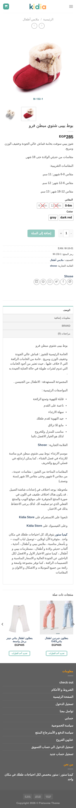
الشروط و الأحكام (62, 689)
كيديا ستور (61, 534)
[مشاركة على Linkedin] (37, 282)
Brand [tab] (66, 325)
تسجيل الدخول (64, 704)
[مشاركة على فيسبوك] (63, 282)
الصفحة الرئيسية (63, 696)
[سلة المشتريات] (6, 7)
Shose (68, 276)
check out (66, 682)
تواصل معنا (66, 711)
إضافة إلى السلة (41, 233)
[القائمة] (71, 6)
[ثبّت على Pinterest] (43, 282)
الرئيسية (48, 19)
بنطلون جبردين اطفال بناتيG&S (56, 640)
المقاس (69, 199)
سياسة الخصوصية (62, 725)
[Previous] (67, 68)
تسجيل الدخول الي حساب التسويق (52, 747)
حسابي (69, 718)
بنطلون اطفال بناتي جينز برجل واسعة (19, 640)
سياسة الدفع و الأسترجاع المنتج (54, 732)
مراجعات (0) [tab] (64, 333)
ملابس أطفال (31, 19)
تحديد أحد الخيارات (56, 653)
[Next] (6, 68)
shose (53, 265)
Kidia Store (26, 517)
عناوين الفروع (64, 739)
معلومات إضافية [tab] (62, 317)
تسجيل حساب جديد (61, 754)
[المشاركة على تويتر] (56, 282)
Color (70, 211)
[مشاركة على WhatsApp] (70, 282)
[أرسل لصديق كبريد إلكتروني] (50, 282)
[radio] (68, 205)
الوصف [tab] (66, 310)
